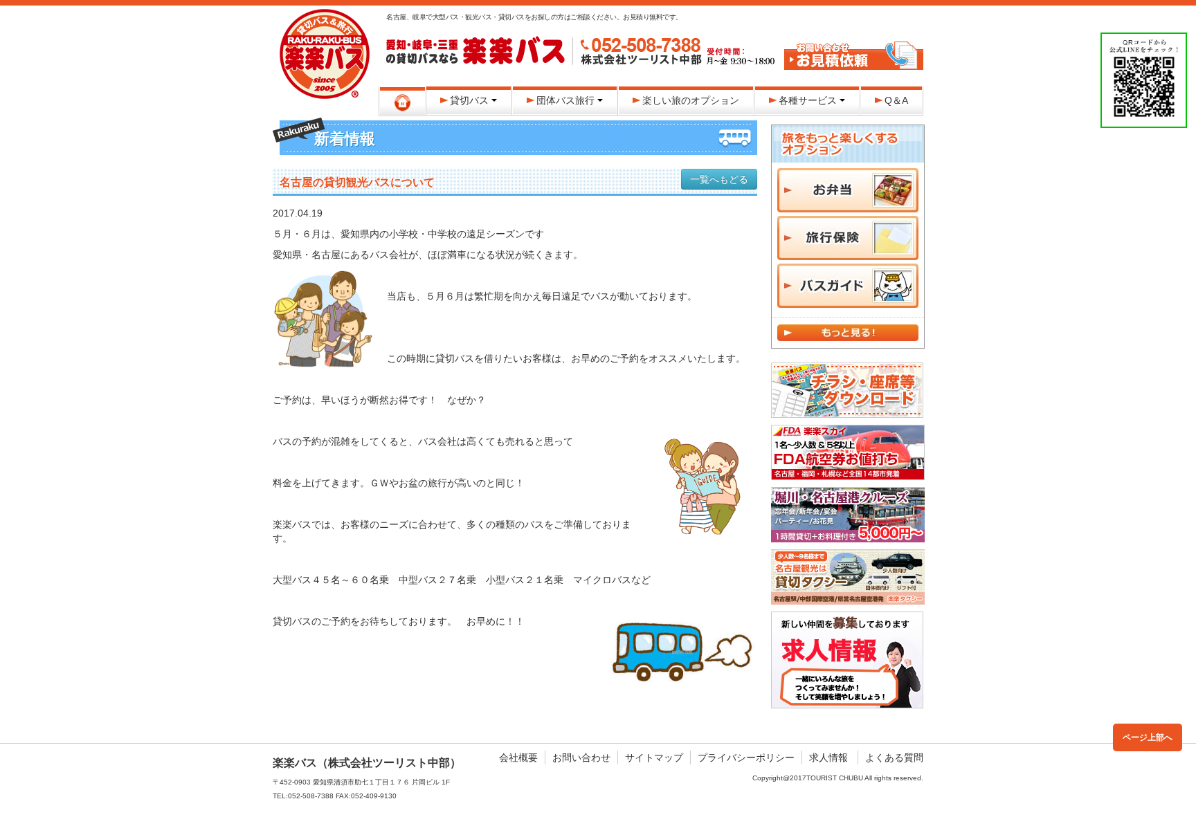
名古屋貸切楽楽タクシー (848, 577)
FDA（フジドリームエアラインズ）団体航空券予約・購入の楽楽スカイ (848, 452)
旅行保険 (847, 238)
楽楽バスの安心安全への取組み (853, 24)
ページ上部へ (1147, 737)
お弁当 (847, 190)
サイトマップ (654, 757)
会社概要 (518, 757)
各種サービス (808, 100)
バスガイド (847, 286)
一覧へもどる (719, 179)
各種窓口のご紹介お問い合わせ (853, 55)
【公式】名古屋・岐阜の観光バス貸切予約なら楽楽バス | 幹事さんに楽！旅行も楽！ (325, 54)
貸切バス (469, 100)
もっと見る (847, 332)
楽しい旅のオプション (690, 100)
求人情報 (828, 757)
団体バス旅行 (565, 100)
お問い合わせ (581, 757)
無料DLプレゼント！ (847, 390)
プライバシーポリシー (746, 757)
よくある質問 (894, 757)
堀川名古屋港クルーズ (848, 514)
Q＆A (896, 100)
